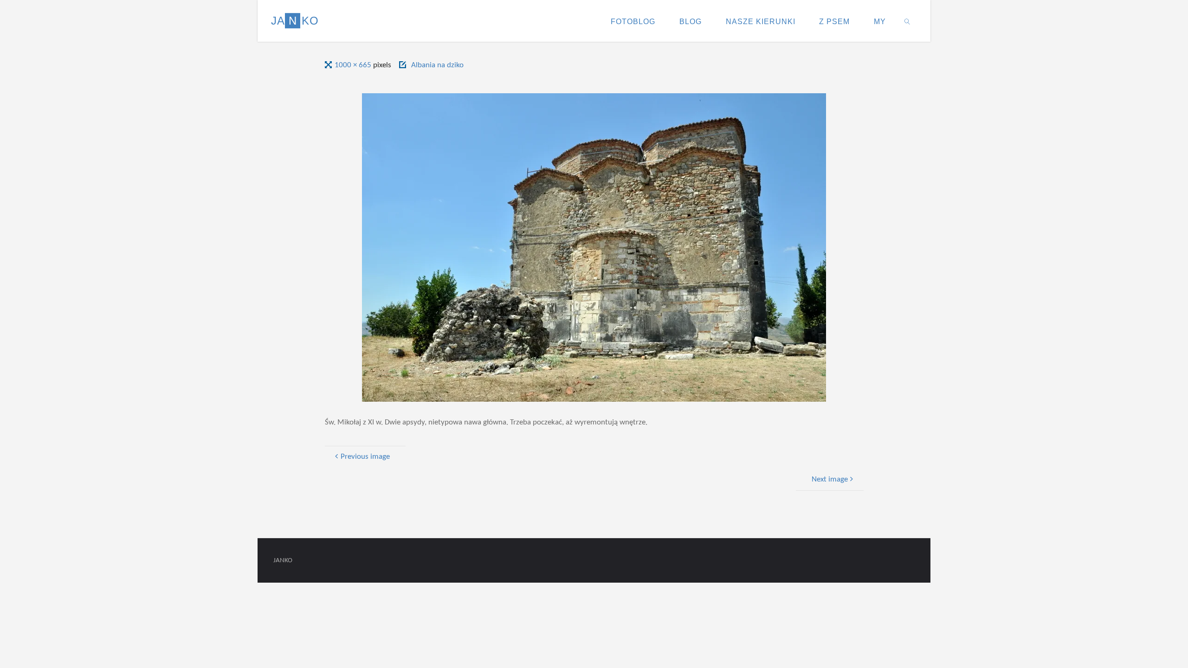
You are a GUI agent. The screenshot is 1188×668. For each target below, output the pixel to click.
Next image (830, 479)
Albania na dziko (437, 65)
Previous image (365, 457)
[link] (907, 21)
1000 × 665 (354, 65)
